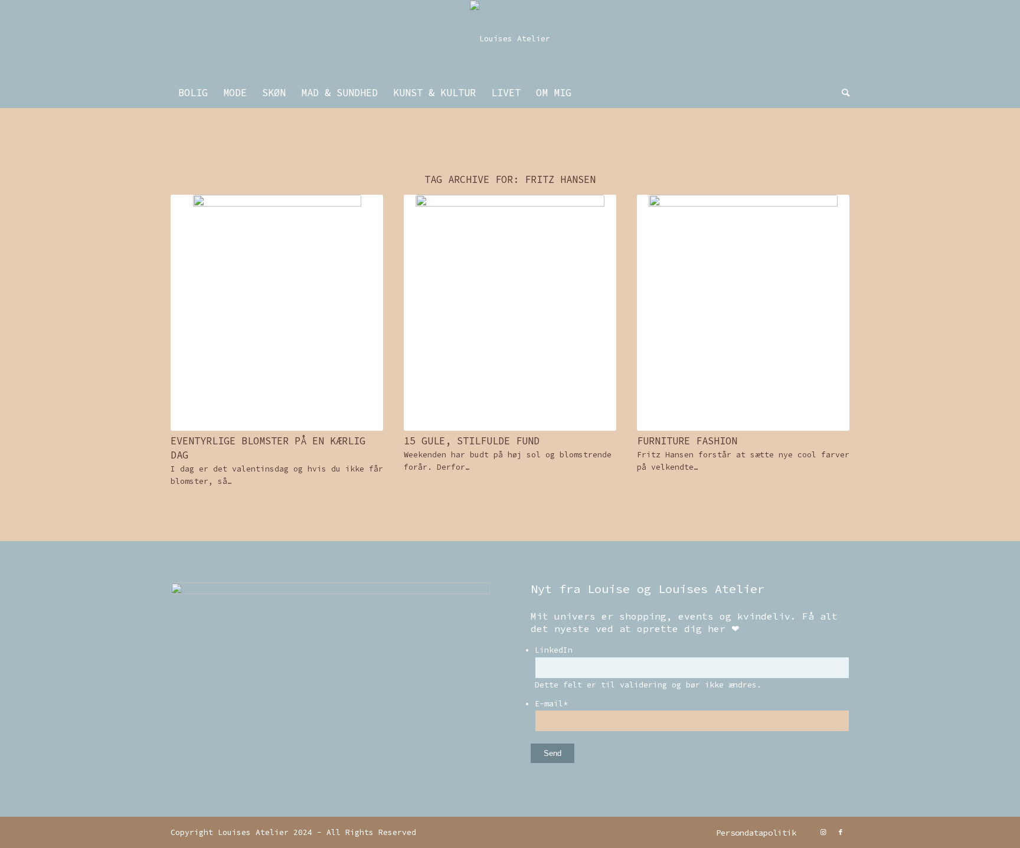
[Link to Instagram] (823, 832)
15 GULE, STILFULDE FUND (472, 440)
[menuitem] (193, 92)
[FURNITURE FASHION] (743, 313)
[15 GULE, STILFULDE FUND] (510, 313)
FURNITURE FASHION (687, 440)
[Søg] (841, 92)
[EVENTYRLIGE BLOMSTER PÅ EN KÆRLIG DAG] (277, 313)
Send (552, 753)
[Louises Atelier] (510, 39)
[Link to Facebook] (840, 832)
